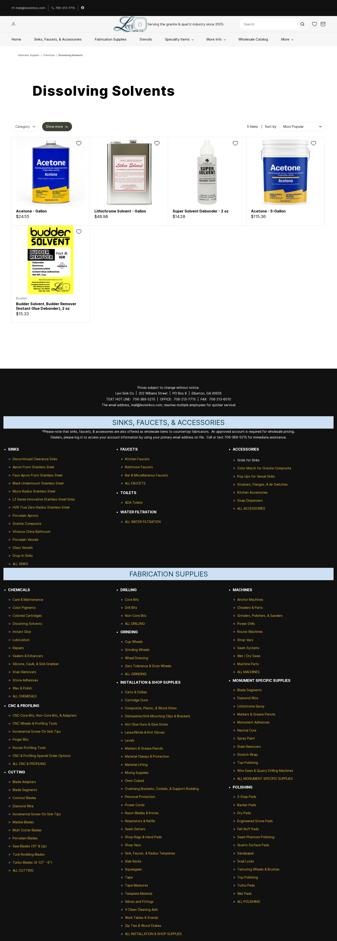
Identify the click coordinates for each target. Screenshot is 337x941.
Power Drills (246, 624)
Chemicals (49, 55)
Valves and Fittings (139, 901)
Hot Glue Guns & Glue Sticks (146, 724)
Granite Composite (27, 523)
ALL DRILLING (135, 624)
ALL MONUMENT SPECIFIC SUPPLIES (265, 779)
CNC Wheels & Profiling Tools (35, 723)
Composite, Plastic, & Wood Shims (151, 708)
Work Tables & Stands (141, 917)
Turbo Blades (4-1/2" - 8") (32, 862)
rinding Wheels (138, 650)
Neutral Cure (246, 730)
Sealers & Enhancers (28, 656)
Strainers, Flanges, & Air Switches (262, 484)
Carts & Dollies (136, 692)
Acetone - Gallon (31, 211)
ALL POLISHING (248, 901)
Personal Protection (140, 797)
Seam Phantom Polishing (255, 837)
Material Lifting (136, 765)
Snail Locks (245, 861)
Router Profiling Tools (29, 748)
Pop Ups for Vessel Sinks (256, 476)
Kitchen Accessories (252, 492)
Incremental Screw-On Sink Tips (37, 731)
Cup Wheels (134, 642)
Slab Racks (133, 861)
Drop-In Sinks (23, 556)
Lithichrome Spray (251, 706)
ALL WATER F (135, 522)
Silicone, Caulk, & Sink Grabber (36, 664)
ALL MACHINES (248, 672)
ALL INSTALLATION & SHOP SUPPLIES (153, 934)
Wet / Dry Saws (248, 656)
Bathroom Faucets (139, 467)
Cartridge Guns (136, 700)
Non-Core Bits (135, 615)
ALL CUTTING (23, 870)
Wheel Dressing (136, 658)
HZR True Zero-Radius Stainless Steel (41, 507)
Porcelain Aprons (25, 515)
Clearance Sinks (45, 459)
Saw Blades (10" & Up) (30, 846)
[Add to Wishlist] (78, 143)
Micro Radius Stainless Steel (34, 491)
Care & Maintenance (28, 599)
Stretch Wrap (247, 754)
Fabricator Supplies (28, 55)
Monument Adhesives (253, 722)
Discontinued (23, 459)
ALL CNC (19, 764)
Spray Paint (246, 738)
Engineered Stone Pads (255, 821)
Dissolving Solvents (70, 55)
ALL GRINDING (135, 674)
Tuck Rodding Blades (29, 854)
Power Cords (135, 805)
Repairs (18, 648)
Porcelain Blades (25, 838)
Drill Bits (131, 607)
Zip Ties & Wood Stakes (143, 925)
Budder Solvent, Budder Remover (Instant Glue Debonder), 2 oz (46, 306)
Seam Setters (135, 829)
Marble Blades (23, 822)
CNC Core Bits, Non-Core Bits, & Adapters (45, 715)
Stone (17, 680)
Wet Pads (244, 893)
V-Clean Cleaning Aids (141, 909)
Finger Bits (21, 739)
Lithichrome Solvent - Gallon (120, 211)
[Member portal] (13, 24)
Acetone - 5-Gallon (268, 211)
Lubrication (21, 640)
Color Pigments (24, 607)
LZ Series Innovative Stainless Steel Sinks (44, 499)
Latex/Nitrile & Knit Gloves (145, 732)
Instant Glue (22, 632)
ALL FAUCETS (135, 483)
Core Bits (132, 599)
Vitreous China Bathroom (31, 531)
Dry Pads (244, 813)
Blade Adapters (24, 782)
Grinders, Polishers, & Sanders (260, 615)
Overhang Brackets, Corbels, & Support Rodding (162, 789)
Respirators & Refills (140, 821)
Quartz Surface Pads (253, 845)
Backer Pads (246, 805)
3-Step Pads (246, 797)
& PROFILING (36, 764)
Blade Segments (25, 790)
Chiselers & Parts (250, 607)
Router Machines (250, 632)
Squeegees (133, 869)
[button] (314, 24)
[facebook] (82, 8)
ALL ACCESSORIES (251, 508)
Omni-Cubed (134, 781)
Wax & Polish (22, 688)
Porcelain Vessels (26, 539)
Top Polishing (247, 762)
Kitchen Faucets (137, 459)
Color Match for (249, 468)
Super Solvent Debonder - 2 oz (201, 211)
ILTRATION (153, 522)
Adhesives (30, 680)
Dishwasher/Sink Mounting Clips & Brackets (157, 716)
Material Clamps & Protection (147, 756)
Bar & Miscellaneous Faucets (146, 475)
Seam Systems (248, 648)
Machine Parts (248, 664)
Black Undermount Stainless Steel (38, 483)
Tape (129, 877)
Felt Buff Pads (248, 829)
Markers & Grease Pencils (144, 748)
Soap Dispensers (250, 500)
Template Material (138, 893)
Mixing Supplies (137, 773)
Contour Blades (24, 798)
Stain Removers (24, 672)
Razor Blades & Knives (142, 813)
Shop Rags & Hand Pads (143, 837)
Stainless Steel (43, 467)
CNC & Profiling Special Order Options (42, 756)
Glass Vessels (23, 547)
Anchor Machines (250, 599)
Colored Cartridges (27, 615)
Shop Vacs (133, 845)
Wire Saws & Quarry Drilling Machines (265, 770)
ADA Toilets (134, 502)
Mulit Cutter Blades (27, 830)
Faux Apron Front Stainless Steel (37, 475)
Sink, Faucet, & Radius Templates (150, 853)
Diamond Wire (23, 806)
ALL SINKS (20, 564)
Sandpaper (245, 853)
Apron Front (22, 467)
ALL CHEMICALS (25, 696)
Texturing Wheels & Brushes (258, 869)
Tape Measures (136, 885)
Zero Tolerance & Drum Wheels (148, 666)
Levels (129, 740)
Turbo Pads (246, 885)
